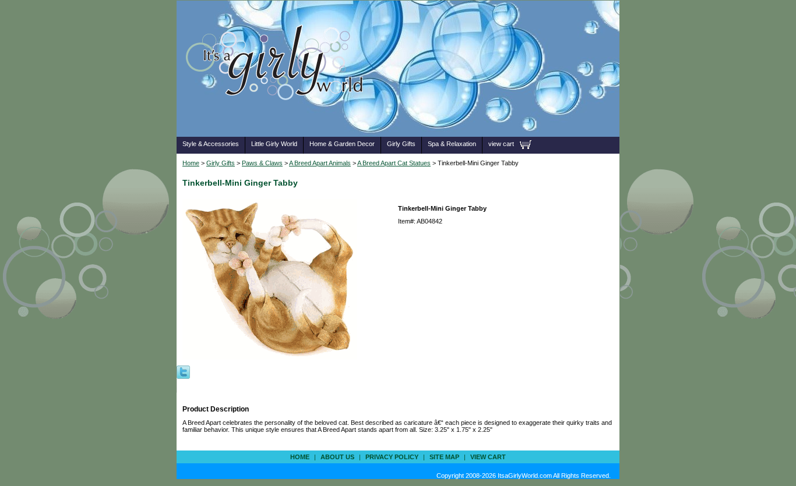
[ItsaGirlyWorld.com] (280, 118)
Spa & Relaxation (452, 143)
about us (337, 456)
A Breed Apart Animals (320, 162)
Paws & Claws (262, 162)
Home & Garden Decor (342, 143)
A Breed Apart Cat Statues (394, 162)
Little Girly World (274, 143)
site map (444, 456)
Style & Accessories (210, 143)
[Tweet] (183, 371)
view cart (501, 143)
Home (190, 162)
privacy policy (391, 456)
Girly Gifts (401, 143)
